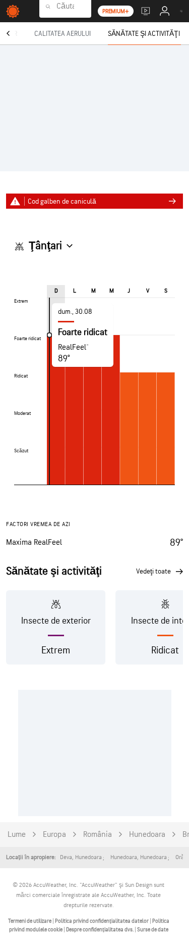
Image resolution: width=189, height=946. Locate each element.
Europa (54, 834)
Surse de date (152, 929)
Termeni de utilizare (30, 921)
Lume (17, 834)
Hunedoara (147, 834)
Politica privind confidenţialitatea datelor (102, 921)
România (97, 834)
